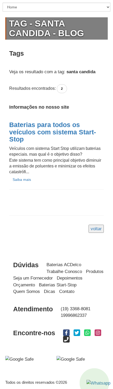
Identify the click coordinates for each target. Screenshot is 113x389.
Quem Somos (26, 291)
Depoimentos (70, 278)
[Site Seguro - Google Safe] (70, 358)
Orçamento (24, 284)
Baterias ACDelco (64, 264)
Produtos (95, 271)
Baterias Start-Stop (57, 284)
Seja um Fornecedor (33, 278)
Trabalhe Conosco (64, 271)
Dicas (49, 291)
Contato (66, 291)
